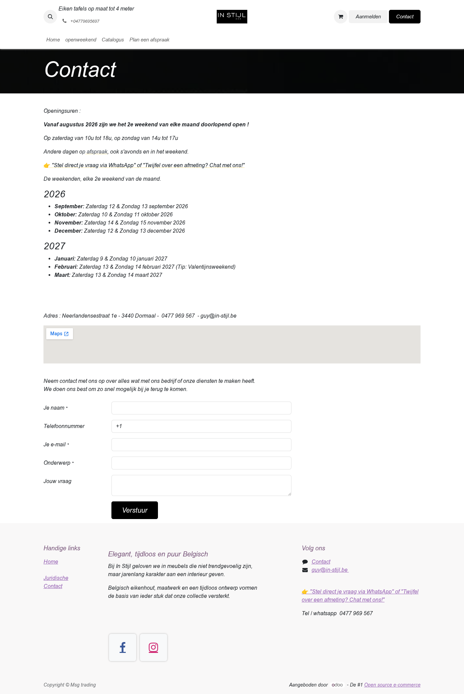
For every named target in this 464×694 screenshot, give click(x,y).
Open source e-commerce (392, 685)
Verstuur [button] (134, 510)
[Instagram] (153, 647)
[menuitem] (53, 40)
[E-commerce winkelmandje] (340, 16)
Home (50, 561)
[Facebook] (122, 647)
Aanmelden (368, 16)
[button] (50, 16)
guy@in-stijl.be (330, 570)
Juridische (55, 578)
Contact (404, 16)
